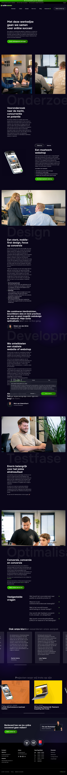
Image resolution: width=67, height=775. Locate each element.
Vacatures (47, 8)
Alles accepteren (48, 393)
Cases (20, 8)
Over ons (33, 8)
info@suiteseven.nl (6, 754)
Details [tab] (33, 380)
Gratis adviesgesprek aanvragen (17, 41)
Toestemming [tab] (17, 380)
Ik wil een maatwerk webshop (44, 179)
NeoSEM (9, 578)
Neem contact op (60, 8)
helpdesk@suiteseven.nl (7, 760)
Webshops (53, 754)
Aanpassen (32, 393)
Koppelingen (53, 758)
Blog (40, 8)
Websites (53, 752)
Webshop (39, 145)
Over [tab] (49, 380)
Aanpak (27, 8)
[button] (44, 597)
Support (64, 2)
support (22, 582)
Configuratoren (54, 756)
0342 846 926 (5, 756)
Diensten (13, 8)
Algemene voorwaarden (19, 771)
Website (49, 145)
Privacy (12, 771)
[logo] (6, 5)
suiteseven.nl (40, 0)
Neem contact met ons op (15, 587)
